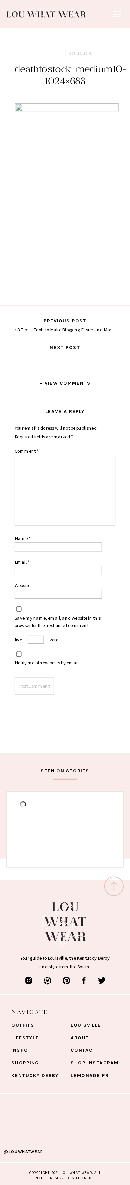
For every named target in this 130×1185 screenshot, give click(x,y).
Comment (27, 451)
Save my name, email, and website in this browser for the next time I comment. (58, 621)
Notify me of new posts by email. (47, 663)
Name (23, 538)
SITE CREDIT (84, 1178)
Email (22, 562)
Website (23, 585)
